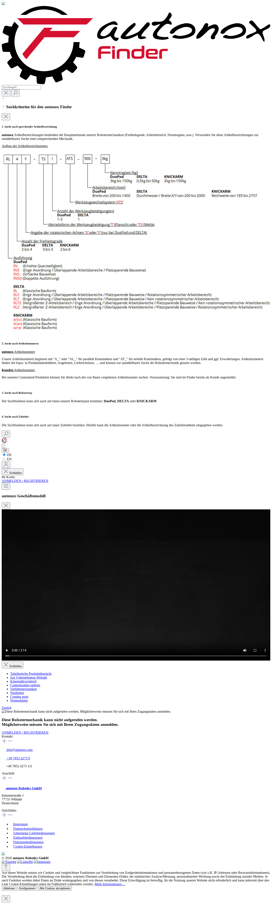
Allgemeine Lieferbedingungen (34, 833)
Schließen (15, 473)
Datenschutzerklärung (27, 828)
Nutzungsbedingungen (28, 842)
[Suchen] (15, 93)
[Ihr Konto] (6, 464)
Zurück (6, 707)
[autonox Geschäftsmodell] (3, 446)
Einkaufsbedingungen (27, 837)
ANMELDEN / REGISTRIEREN (25, 481)
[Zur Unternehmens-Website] (4, 441)
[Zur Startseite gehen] (136, 83)
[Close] (6, 116)
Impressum (20, 824)
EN (9, 459)
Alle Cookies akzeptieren (55, 888)
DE (9, 455)
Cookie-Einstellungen (27, 846)
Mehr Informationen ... (110, 884)
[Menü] (6, 486)
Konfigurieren (27, 888)
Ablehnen (9, 888)
